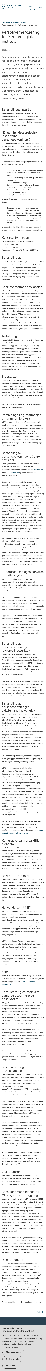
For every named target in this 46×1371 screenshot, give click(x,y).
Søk (30, 6)
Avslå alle (10, 1366)
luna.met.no (14, 473)
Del (39, 1311)
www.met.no (23, 833)
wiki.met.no (38, 470)
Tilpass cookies (13, 1352)
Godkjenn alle (12, 1359)
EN (35, 9)
